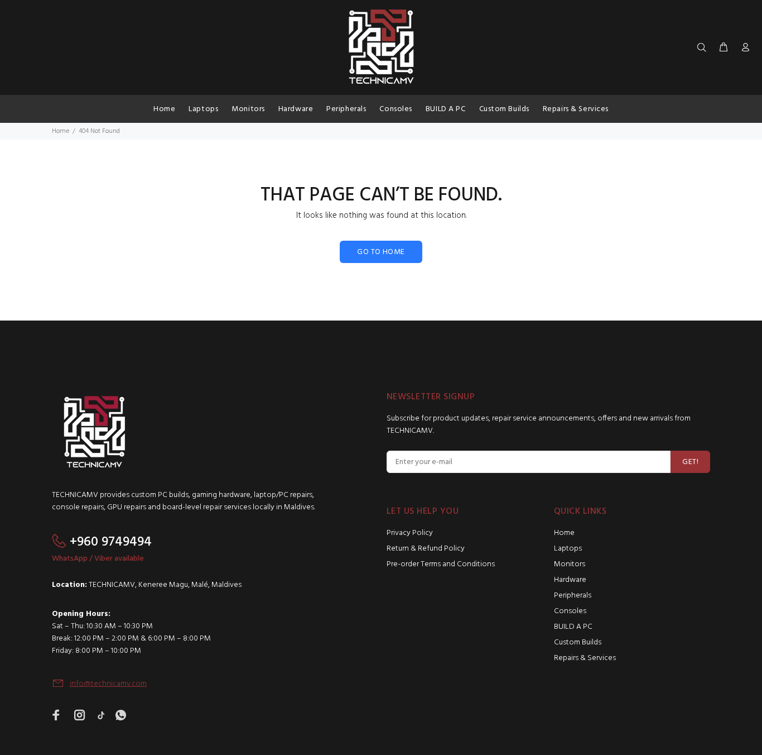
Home (60, 131)
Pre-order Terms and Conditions (441, 564)
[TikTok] (101, 714)
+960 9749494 (111, 542)
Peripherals (572, 595)
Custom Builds (577, 642)
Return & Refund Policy (426, 548)
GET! (690, 462)
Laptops (568, 548)
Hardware (570, 580)
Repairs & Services (585, 658)
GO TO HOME (380, 252)
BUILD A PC (573, 626)
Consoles (570, 611)
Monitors (569, 564)
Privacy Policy (410, 533)
